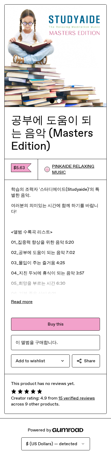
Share (89, 360)
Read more (22, 301)
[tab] (52, 101)
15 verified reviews (76, 398)
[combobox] (40, 360)
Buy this (56, 324)
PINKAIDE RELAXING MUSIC (73, 169)
